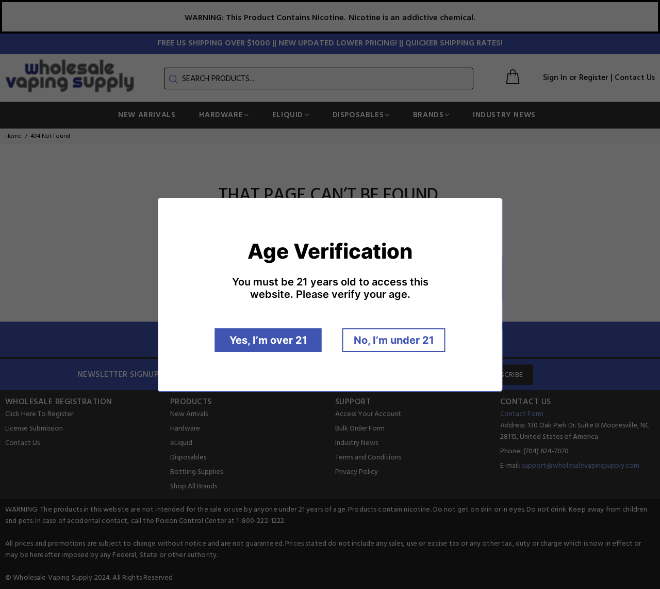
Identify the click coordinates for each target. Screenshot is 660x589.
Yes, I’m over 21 (268, 340)
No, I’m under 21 (394, 340)
